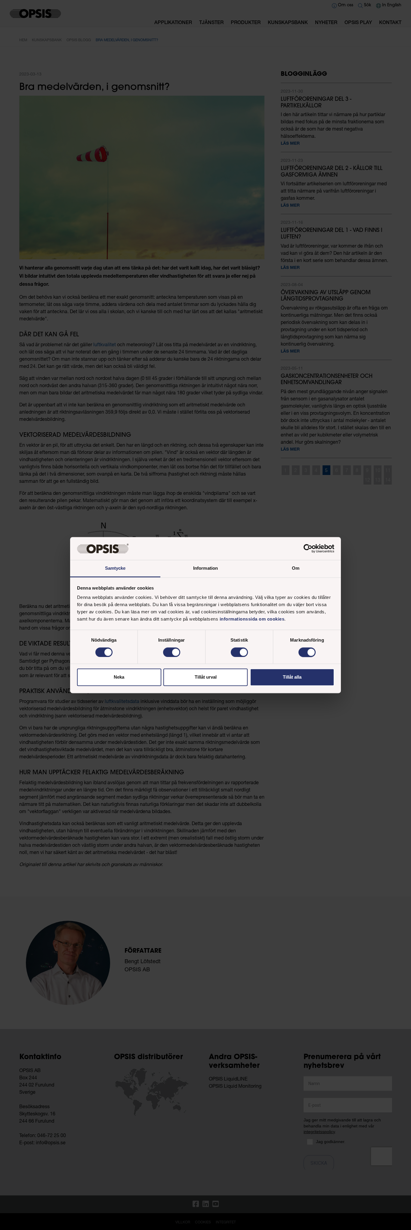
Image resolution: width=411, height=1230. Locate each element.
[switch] (171, 652)
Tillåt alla (292, 677)
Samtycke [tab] (115, 568)
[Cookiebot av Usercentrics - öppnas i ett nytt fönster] (308, 548)
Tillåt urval (206, 677)
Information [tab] (205, 568)
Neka (119, 677)
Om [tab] (295, 568)
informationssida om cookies (252, 619)
